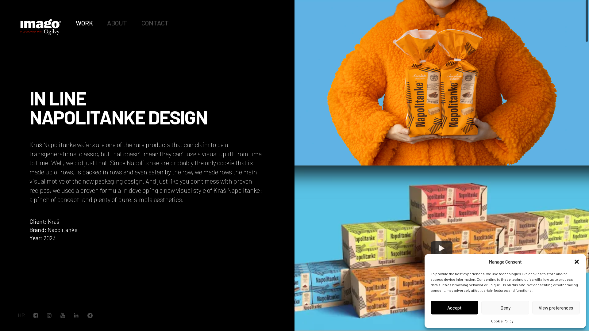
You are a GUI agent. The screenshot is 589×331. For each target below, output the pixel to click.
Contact (155, 23)
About (117, 23)
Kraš (53, 221)
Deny (505, 307)
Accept (454, 307)
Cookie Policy (502, 321)
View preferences (556, 307)
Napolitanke (63, 229)
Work (84, 23)
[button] (577, 262)
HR (21, 315)
